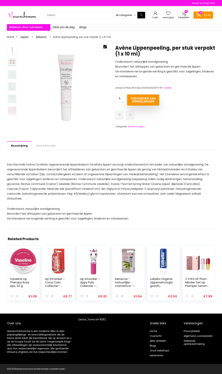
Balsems (41, 37)
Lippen (24, 37)
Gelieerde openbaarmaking (194, 342)
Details (167, 87)
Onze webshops (159, 350)
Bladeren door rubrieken (25, 27)
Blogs (83, 27)
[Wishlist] (168, 13)
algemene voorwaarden (198, 336)
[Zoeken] (141, 15)
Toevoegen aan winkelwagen (143, 100)
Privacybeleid (192, 331)
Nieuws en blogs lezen (203, 3)
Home (10, 37)
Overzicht (156, 336)
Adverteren (156, 355)
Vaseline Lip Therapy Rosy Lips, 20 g (19, 282)
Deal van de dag (64, 27)
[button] (105, 46)
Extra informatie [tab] (46, 145)
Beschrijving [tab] (19, 145)
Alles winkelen (158, 341)
